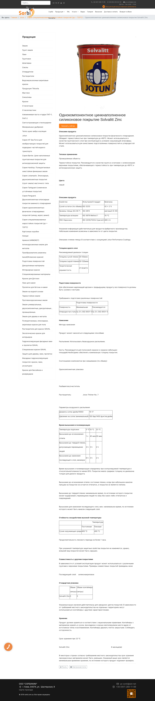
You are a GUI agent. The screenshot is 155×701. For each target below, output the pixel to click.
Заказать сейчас (68, 126)
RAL (68, 12)
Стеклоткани (27, 106)
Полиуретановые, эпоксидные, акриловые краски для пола (35, 323)
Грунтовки (26, 59)
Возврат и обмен (126, 12)
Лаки (24, 54)
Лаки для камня (28, 283)
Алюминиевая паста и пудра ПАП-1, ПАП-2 (37, 116)
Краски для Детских (30, 278)
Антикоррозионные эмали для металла (35, 246)
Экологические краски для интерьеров (33, 335)
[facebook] (58, 3)
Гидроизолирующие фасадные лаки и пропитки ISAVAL (37, 343)
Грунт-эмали (27, 50)
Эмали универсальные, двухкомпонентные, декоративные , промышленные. (37, 308)
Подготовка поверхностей (33, 261)
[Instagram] (64, 3)
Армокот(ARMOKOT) (30, 240)
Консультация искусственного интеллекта (121, 6)
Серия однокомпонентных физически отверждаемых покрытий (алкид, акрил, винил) (35, 211)
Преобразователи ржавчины (34, 253)
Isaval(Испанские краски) (32, 257)
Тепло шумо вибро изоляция (34, 131)
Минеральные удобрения (32, 127)
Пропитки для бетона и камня (34, 287)
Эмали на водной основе (32, 291)
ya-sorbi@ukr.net (130, 2)
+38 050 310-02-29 (114, 2)
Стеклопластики (29, 110)
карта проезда (26, 690)
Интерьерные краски (31, 270)
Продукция (59, 12)
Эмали (25, 46)
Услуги (74, 12)
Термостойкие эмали (31, 296)
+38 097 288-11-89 (99, 2)
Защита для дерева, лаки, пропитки (37, 354)
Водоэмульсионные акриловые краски (35, 82)
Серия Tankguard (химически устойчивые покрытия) (34, 189)
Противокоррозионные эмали (34, 300)
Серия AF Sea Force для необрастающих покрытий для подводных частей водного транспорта (35, 145)
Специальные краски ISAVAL (34, 349)
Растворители (28, 76)
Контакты (52, 18)
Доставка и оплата (111, 12)
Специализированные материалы (36, 274)
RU (56, 3)
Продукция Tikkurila (30, 88)
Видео (83, 12)
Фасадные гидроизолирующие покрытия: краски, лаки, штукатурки (35, 362)
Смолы (25, 67)
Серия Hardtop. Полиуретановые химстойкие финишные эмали (36, 169)
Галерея (90, 12)
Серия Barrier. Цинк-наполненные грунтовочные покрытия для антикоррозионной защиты (36, 159)
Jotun (24, 136)
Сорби (51, 12)
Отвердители (27, 72)
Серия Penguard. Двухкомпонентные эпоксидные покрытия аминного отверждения (36, 199)
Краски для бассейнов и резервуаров (32, 372)
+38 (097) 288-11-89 (126, 687)
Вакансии (98, 12)
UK (54, 3)
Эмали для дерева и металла (34, 316)
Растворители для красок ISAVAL (36, 329)
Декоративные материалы (33, 265)
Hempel (25, 236)
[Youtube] (61, 3)
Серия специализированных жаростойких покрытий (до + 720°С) (34, 223)
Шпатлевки (26, 63)
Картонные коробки (30, 231)
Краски (25, 101)
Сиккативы (27, 97)
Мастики (26, 93)
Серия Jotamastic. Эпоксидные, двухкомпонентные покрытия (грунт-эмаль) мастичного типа (35, 179)
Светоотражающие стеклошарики (36, 123)
